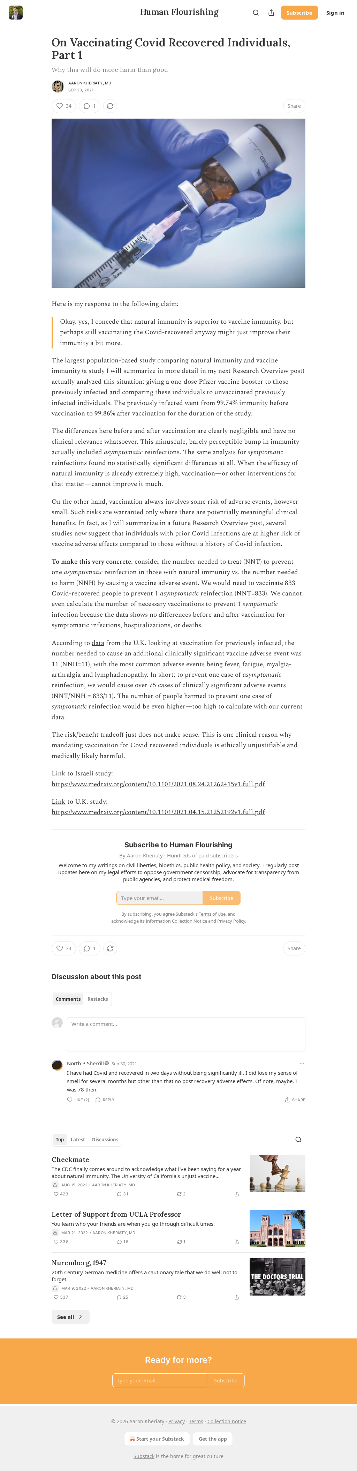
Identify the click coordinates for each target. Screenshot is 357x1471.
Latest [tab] (78, 1139)
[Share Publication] (271, 13)
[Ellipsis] (301, 1063)
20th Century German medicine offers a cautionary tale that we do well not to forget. (144, 1276)
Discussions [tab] (105, 1139)
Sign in (335, 12)
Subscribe (299, 12)
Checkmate (70, 1159)
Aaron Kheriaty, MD (90, 83)
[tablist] (82, 999)
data (98, 643)
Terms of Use (212, 914)
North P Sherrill (85, 1063)
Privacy (176, 1421)
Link (59, 773)
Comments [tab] (68, 999)
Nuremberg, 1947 (79, 1263)
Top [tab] (60, 1139)
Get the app (213, 1438)
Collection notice (226, 1421)
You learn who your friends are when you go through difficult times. (133, 1223)
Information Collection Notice (176, 921)
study (147, 360)
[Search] (256, 13)
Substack (144, 1456)
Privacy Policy (231, 921)
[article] (178, 1176)
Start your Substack (160, 1438)
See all (65, 1316)
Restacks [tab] (98, 999)
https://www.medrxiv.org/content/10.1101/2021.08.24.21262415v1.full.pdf (158, 784)
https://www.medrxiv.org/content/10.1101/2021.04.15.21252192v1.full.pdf (158, 812)
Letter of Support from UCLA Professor (116, 1214)
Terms (196, 1421)
